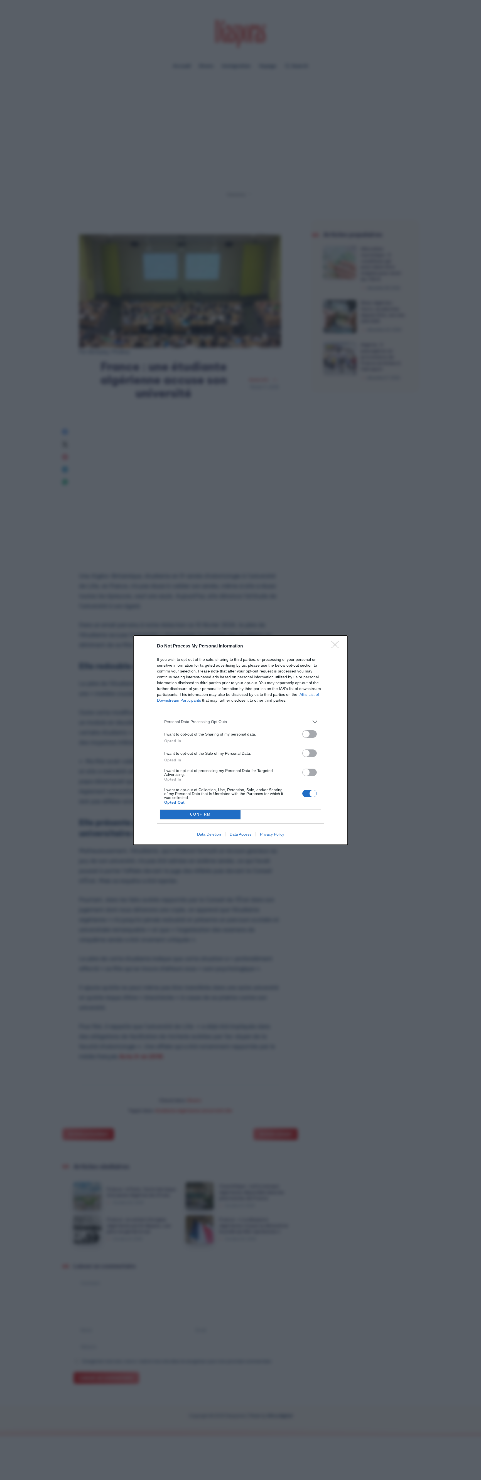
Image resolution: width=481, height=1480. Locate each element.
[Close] (337, 646)
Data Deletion (209, 834)
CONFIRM (200, 814)
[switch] (309, 734)
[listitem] (240, 722)
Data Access (240, 834)
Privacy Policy (272, 834)
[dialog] (240, 740)
